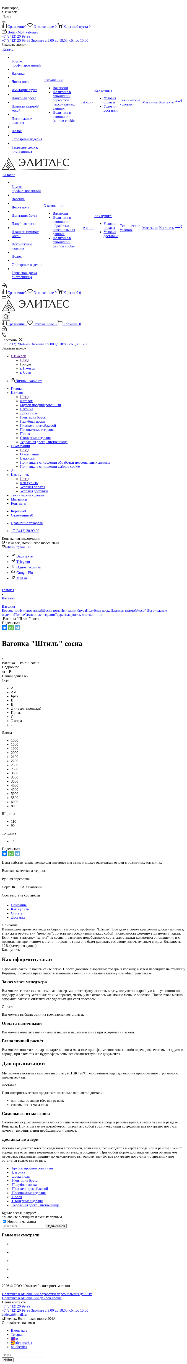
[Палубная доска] (27, 94)
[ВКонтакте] (4, 627)
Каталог (26, 401)
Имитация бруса (73, 610)
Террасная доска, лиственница (78, 614)
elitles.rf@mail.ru (18, 547)
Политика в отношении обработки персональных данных (47, 1294)
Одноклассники (28, 567)
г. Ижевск (27, 368)
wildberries (19, 1347)
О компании (29, 454)
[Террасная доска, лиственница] (27, 143)
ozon (14, 1339)
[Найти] (3, 22)
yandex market (21, 1343)
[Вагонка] (27, 69)
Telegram (23, 562)
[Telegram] (17, 627)
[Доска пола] (27, 78)
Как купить (29, 483)
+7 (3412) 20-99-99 (16, 36)
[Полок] (27, 127)
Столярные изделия (39, 614)
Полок (19, 614)
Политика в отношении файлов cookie (32, 1298)
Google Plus (25, 573)
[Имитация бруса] (27, 86)
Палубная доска (98, 610)
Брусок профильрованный (22, 610)
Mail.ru (21, 578)
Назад (24, 360)
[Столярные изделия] (27, 135)
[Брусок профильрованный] (27, 57)
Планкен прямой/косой (129, 610)
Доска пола (51, 610)
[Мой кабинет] (4, 287)
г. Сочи (25, 372)
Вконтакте (24, 556)
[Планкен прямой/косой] (27, 102)
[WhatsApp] (11, 627)
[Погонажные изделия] (27, 115)
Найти (8, 1359)
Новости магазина (21, 1221)
